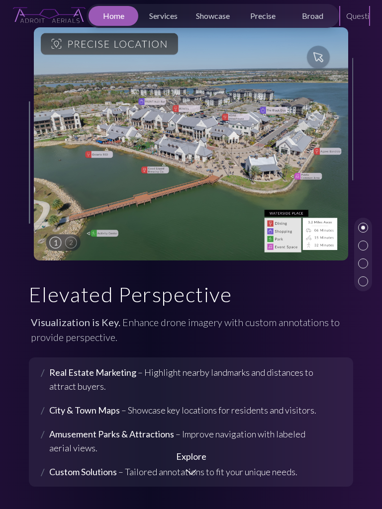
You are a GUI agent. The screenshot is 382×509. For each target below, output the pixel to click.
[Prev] (51, 144)
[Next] (331, 144)
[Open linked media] (191, 143)
